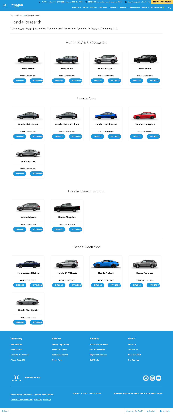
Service (123, 7)
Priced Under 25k (18, 360)
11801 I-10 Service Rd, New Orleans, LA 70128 (105, 2)
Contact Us (133, 350)
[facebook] (146, 378)
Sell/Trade (103, 7)
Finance (113, 7)
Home (23, 15)
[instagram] (152, 378)
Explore (20, 81)
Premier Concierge (162, 2)
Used (92, 7)
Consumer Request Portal (21, 400)
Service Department (61, 345)
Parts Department (60, 355)
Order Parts (57, 360)
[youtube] (158, 378)
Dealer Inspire (156, 393)
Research (134, 8)
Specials (75, 7)
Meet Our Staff (134, 355)
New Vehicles (16, 345)
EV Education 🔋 (158, 7)
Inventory (38, 81)
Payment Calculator (98, 355)
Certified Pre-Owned (19, 355)
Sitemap (37, 394)
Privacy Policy (16, 394)
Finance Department (99, 345)
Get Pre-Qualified (97, 350)
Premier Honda (95, 393)
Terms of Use (47, 394)
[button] (169, 7)
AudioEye (38, 400)
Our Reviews (133, 360)
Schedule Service (59, 350)
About (144, 7)
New (84, 7)
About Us (132, 345)
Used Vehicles (16, 350)
